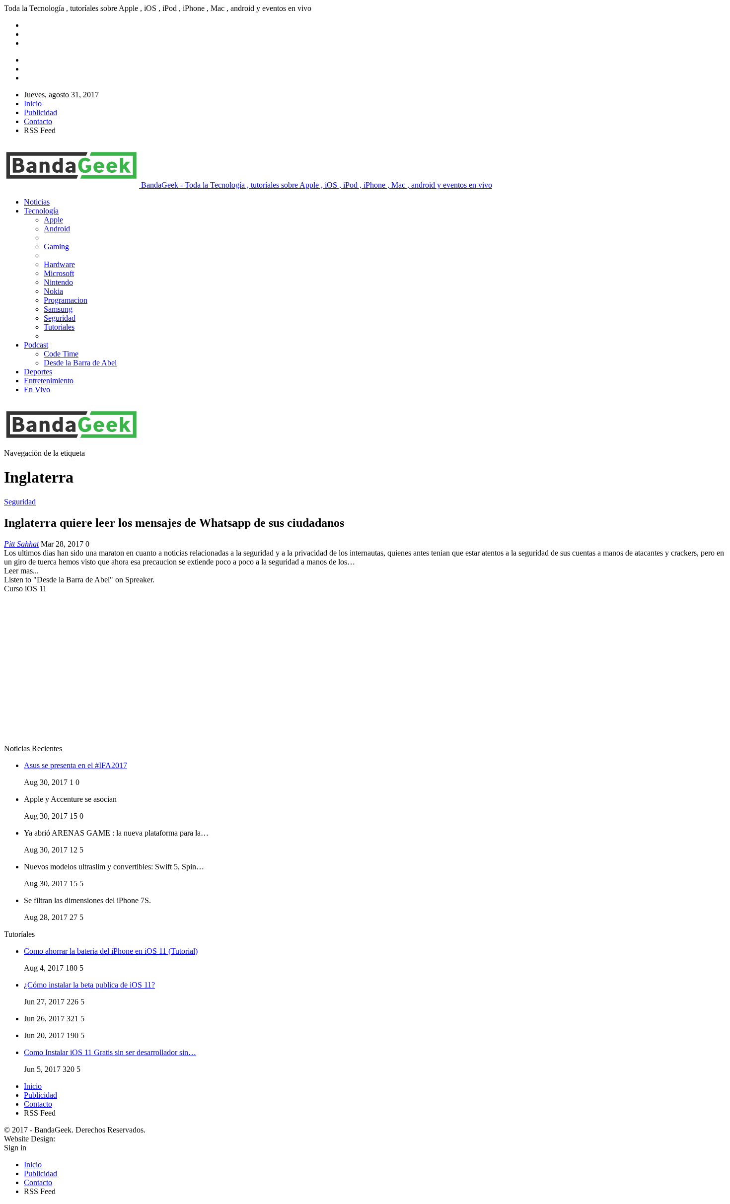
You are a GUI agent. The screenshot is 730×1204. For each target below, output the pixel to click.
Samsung (58, 309)
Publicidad (40, 112)
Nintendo (58, 282)
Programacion (65, 300)
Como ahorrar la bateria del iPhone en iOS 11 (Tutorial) (111, 951)
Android (57, 228)
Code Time (61, 354)
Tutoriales (59, 327)
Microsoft (59, 273)
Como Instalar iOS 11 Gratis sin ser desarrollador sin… (110, 1052)
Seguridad (59, 318)
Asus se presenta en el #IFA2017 (75, 765)
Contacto (38, 121)
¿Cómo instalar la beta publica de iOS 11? (89, 985)
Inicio (33, 103)
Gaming (56, 246)
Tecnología (41, 211)
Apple (53, 219)
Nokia (53, 291)
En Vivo (37, 389)
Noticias (37, 202)
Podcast (36, 345)
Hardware (59, 264)
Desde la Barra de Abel (80, 362)
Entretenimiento (48, 380)
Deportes (38, 371)
